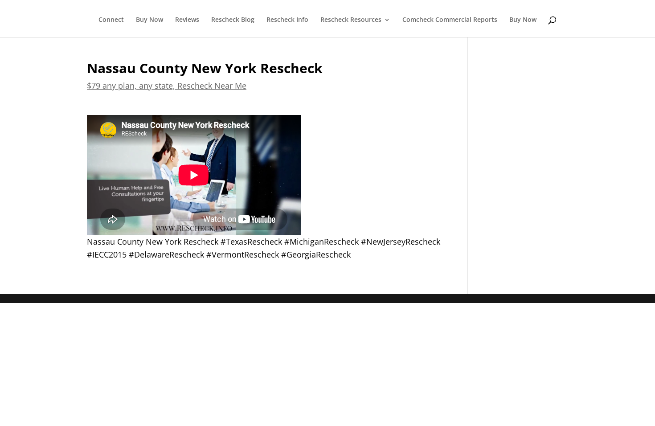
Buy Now (149, 20)
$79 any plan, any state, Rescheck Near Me (166, 85)
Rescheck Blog (232, 20)
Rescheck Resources (350, 20)
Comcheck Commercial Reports (449, 20)
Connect (111, 20)
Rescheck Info (287, 20)
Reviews (187, 20)
